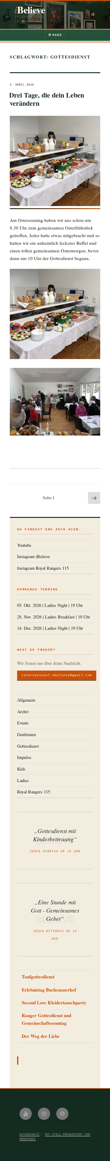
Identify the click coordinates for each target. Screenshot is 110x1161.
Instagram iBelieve (33, 556)
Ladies (23, 780)
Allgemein (26, 700)
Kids (21, 769)
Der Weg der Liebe (41, 1036)
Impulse (24, 757)
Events (23, 723)
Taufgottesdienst (38, 976)
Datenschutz (29, 1134)
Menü (57, 35)
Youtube (24, 545)
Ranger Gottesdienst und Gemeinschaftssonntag (46, 1019)
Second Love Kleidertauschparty (54, 1002)
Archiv (23, 711)
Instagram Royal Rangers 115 (43, 568)
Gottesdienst (28, 746)
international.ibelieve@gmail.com (56, 675)
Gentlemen (26, 734)
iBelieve (30, 9)
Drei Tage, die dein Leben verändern (46, 99)
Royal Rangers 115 (33, 792)
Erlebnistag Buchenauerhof (49, 989)
